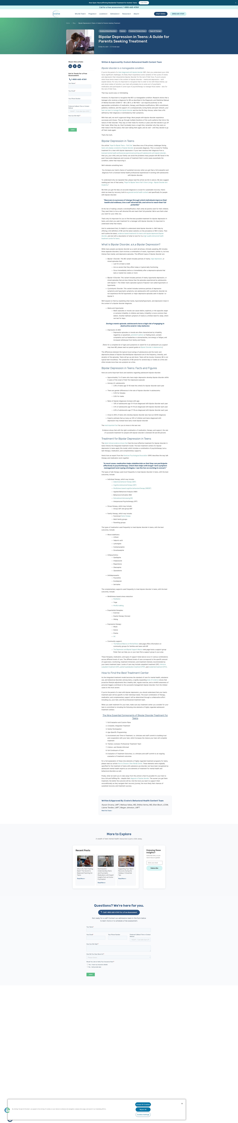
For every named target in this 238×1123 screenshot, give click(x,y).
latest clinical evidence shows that (116, 443)
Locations (102, 14)
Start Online (160, 14)
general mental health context (138, 192)
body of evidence (153, 680)
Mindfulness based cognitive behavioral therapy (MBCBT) (132, 488)
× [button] (235, 3)
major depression (156, 259)
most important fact (111, 425)
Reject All (143, 1109)
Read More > (81, 878)
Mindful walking (118, 605)
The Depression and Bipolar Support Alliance (128, 649)
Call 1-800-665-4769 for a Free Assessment (120, 912)
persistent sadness (137, 335)
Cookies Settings (143, 1114)
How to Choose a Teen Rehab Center (130, 763)
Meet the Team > (107, 810)
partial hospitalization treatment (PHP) (132, 667)
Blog (74, 23)
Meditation (116, 599)
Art (114, 636)
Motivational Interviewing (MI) (123, 498)
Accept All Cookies (143, 1104)
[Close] (182, 1104)
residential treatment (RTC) (158, 667)
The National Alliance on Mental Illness (125, 644)
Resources (126, 14)
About (136, 14)
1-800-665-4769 (131, 7)
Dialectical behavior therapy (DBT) (124, 482)
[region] (96, 1109)
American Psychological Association (135, 455)
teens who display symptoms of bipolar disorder (117, 148)
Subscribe (154, 868)
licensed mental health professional (134, 153)
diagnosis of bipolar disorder (140, 778)
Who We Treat (79, 14)
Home (68, 23)
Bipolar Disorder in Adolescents (151, 347)
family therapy (126, 516)
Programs (92, 14)
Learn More (144, 2)
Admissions (114, 14)
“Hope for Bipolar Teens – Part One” (121, 145)
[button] (7, 1110)
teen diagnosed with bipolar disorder (131, 72)
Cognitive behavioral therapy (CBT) (124, 485)
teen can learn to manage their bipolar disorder (117, 110)
